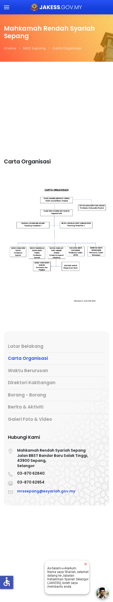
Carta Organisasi (28, 358)
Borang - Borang (27, 395)
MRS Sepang (34, 48)
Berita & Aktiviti (25, 407)
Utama (10, 48)
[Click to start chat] (102, 593)
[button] (6, 7)
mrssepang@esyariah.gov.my (46, 491)
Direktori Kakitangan (31, 382)
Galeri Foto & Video (30, 419)
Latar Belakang (25, 346)
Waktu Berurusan (28, 370)
